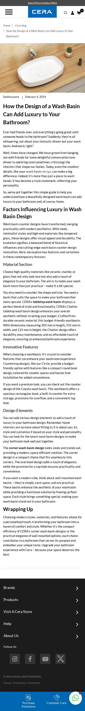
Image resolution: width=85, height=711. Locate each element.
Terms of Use (34, 683)
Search (65, 13)
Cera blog (20, 25)
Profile (72, 13)
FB (30, 659)
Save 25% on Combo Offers (42, 2)
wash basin (34, 171)
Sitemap (7, 683)
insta (15, 659)
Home (6, 25)
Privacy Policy (19, 683)
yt (45, 659)
